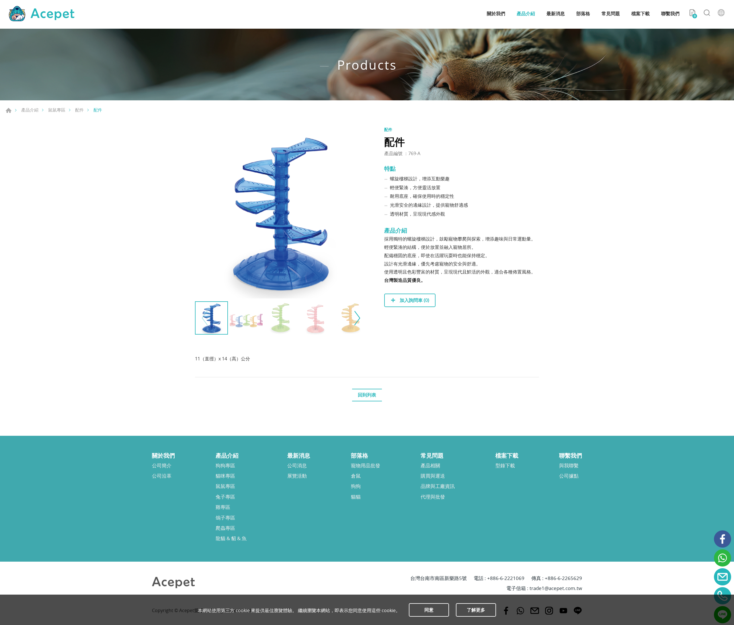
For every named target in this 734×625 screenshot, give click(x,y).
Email (722, 576)
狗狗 (356, 486)
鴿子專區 (225, 518)
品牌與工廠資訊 (438, 486)
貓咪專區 (225, 476)
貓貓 (356, 497)
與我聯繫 (569, 465)
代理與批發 (433, 497)
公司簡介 (161, 465)
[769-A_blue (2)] (281, 212)
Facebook (722, 539)
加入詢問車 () (414, 300)
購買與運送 (433, 476)
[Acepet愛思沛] (42, 14)
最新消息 (555, 13)
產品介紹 (526, 13)
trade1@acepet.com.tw (556, 588)
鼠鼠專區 (56, 110)
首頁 (8, 110)
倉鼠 (356, 476)
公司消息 (297, 465)
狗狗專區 (225, 465)
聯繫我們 (670, 13)
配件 (79, 110)
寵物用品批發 (365, 465)
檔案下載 (640, 13)
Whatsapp (722, 558)
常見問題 (611, 13)
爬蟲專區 (225, 528)
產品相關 (430, 465)
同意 (429, 610)
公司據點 (569, 476)
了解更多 (476, 610)
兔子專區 (225, 497)
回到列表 (367, 395)
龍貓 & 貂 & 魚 (231, 538)
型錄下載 (505, 465)
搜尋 (707, 14)
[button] (356, 318)
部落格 (583, 13)
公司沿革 (161, 476)
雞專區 (223, 507)
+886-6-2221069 (505, 578)
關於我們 (496, 13)
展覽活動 (297, 476)
